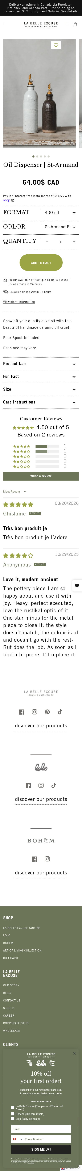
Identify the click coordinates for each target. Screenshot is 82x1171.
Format (16, 212)
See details (69, 11)
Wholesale (11, 1031)
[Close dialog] (74, 1053)
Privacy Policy (31, 1162)
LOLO (6, 935)
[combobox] (17, 1139)
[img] (18, 505)
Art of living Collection (22, 951)
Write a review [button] (41, 476)
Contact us (11, 1001)
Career (9, 1016)
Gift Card (10, 958)
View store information (19, 302)
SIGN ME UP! (41, 1149)
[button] (6, 24)
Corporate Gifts (16, 1023)
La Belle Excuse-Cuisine (22, 928)
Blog (7, 993)
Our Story (11, 985)
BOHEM (8, 943)
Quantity (19, 241)
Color (14, 226)
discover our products (41, 726)
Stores (8, 1008)
